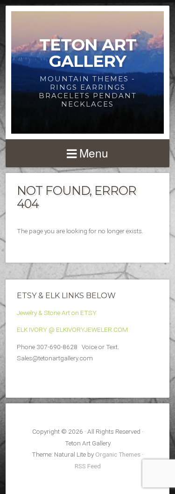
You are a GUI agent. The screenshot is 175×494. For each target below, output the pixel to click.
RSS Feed (88, 466)
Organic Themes (117, 454)
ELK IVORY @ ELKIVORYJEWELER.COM (72, 329)
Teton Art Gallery (87, 53)
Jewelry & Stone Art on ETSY (57, 312)
